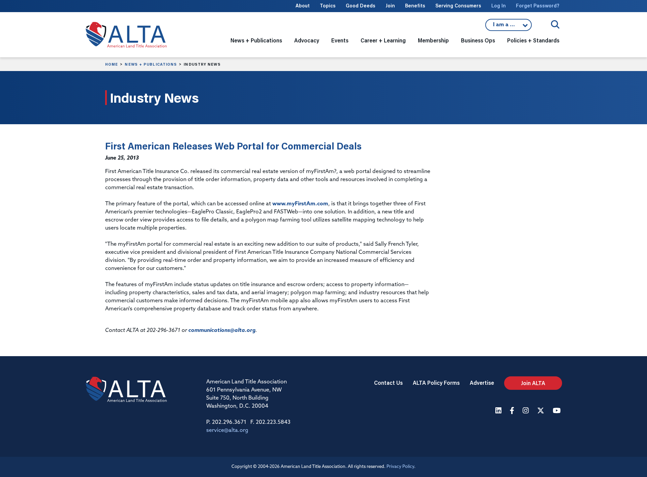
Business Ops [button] (478, 40)
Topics (328, 5)
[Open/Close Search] (555, 24)
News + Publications (151, 64)
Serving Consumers (458, 5)
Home (111, 64)
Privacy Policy (400, 467)
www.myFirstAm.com (300, 204)
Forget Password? (537, 5)
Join (390, 5)
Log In (498, 5)
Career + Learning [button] (383, 40)
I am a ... (508, 26)
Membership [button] (433, 40)
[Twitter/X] (541, 411)
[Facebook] (513, 411)
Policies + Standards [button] (533, 40)
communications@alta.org (221, 330)
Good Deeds (360, 5)
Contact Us (388, 382)
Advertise (482, 382)
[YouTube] (557, 411)
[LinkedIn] (499, 411)
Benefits (415, 5)
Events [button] (339, 40)
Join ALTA (533, 382)
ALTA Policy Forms (436, 382)
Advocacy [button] (306, 40)
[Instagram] (526, 411)
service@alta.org (227, 430)
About (303, 5)
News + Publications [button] (256, 40)
